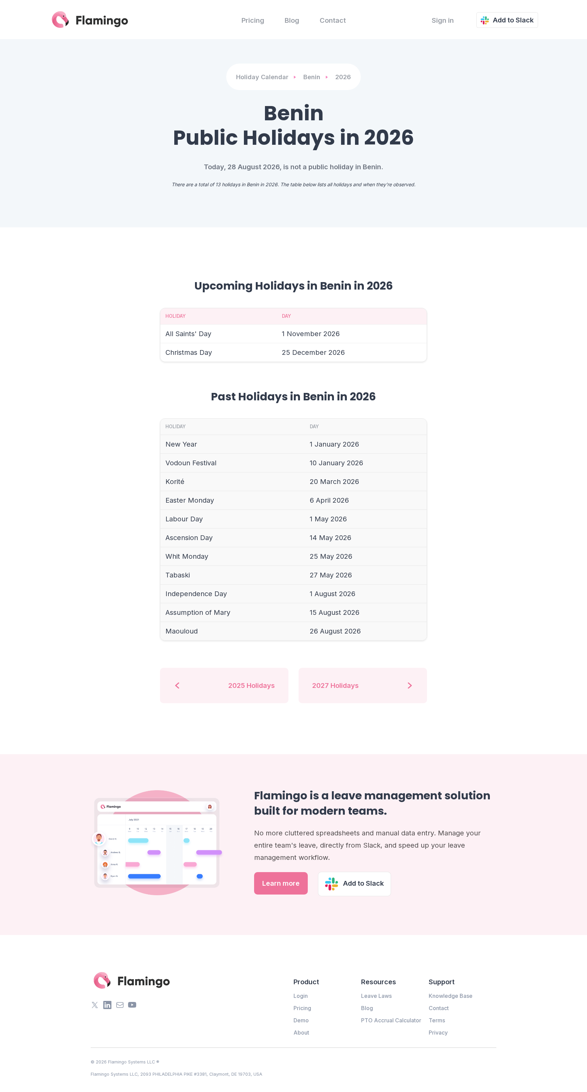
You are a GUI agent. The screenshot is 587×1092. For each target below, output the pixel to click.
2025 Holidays (251, 685)
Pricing (253, 20)
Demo (301, 1020)
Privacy (438, 1032)
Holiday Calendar (262, 77)
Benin (311, 77)
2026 (343, 77)
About (301, 1032)
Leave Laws (376, 995)
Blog (292, 20)
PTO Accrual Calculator (391, 1020)
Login (301, 995)
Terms (437, 1020)
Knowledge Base (451, 995)
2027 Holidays (335, 685)
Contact (333, 20)
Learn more (281, 883)
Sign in (443, 20)
